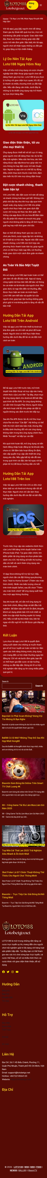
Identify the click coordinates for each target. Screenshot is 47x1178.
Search (5, 681)
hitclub (5, 1037)
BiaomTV (32, 1170)
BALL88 (22, 1170)
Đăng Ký (31, 5)
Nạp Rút (5, 994)
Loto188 (17, 28)
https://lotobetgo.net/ (21, 1079)
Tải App (5, 1001)
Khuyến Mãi (7, 997)
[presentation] (23, 701)
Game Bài (6, 1026)
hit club (5, 1044)
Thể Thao (6, 1029)
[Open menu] (40, 5)
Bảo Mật (6, 1023)
